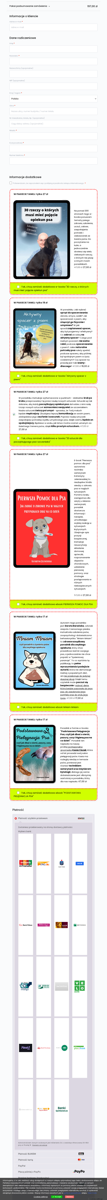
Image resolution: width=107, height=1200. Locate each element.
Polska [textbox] (14, 98)
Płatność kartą (25, 1159)
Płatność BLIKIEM (27, 1153)
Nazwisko (14, 56)
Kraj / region (15, 93)
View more (92, 1193)
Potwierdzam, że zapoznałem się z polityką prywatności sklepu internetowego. (49, 183)
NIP (17, 80)
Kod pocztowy (16, 143)
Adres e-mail (16, 22)
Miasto (13, 130)
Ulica (12, 106)
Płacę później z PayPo (29, 1171)
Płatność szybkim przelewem (33, 818)
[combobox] (53, 98)
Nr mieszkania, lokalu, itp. (27, 118)
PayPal (21, 1165)
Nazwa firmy (21, 68)
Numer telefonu (17, 155)
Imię (12, 43)
